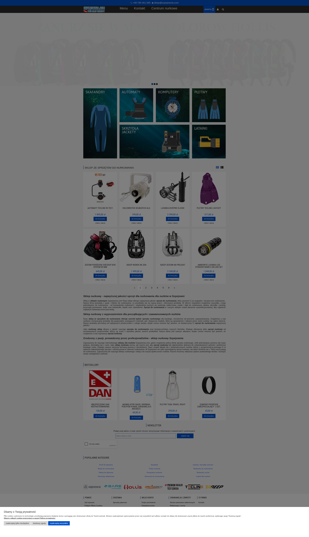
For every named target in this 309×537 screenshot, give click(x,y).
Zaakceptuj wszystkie (59, 523)
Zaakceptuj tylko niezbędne (17, 523)
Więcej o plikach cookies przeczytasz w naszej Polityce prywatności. (30, 518)
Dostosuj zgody (39, 523)
